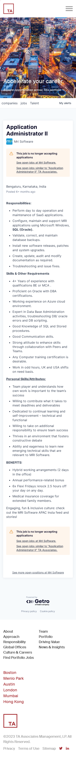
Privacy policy (29, 611)
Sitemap (49, 748)
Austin (9, 684)
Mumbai (10, 695)
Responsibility (14, 642)
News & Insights (52, 647)
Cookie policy (47, 611)
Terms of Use (28, 748)
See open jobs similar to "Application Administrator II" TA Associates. (39, 169)
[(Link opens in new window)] (61, 748)
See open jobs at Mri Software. (36, 162)
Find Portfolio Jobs (18, 657)
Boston (9, 672)
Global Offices (14, 647)
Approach (11, 636)
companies (10, 103)
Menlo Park (13, 678)
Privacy (9, 748)
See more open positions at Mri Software (38, 572)
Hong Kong (13, 701)
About (8, 631)
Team (43, 631)
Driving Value (49, 642)
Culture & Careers (17, 652)
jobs (24, 103)
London (10, 690)
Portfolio (46, 636)
